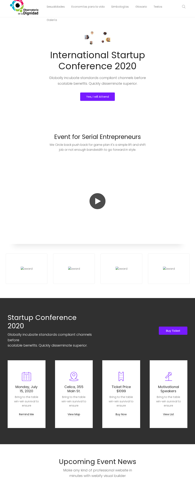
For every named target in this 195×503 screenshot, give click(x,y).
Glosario (141, 7)
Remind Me (26, 414)
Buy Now (121, 414)
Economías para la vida (88, 7)
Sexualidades (56, 7)
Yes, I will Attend (97, 97)
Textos (158, 7)
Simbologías (120, 7)
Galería (52, 20)
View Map (74, 414)
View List (168, 414)
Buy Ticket (173, 331)
